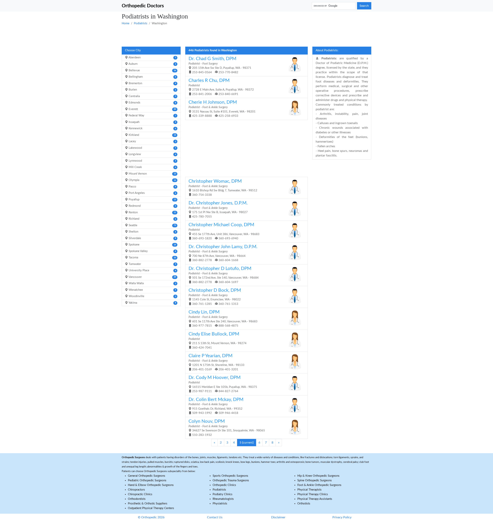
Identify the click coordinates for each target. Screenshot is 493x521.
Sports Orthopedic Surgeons (230, 475)
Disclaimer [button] (278, 517)
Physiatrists (220, 503)
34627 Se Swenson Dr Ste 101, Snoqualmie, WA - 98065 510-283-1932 (227, 427)
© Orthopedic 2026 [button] (151, 517)
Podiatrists (140, 23)
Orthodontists (137, 498)
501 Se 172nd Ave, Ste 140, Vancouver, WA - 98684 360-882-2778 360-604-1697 (224, 275)
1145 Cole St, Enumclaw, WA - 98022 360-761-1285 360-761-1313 (215, 296)
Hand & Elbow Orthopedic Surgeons (151, 485)
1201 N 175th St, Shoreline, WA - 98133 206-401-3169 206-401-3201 (216, 362)
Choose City (133, 50)
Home (125, 23)
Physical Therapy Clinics (312, 494)
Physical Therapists (309, 489)
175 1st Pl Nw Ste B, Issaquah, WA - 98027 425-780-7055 (218, 209)
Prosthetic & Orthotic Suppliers (147, 503)
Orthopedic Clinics (224, 485)
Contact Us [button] (214, 517)
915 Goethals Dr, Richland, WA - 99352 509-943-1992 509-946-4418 (216, 406)
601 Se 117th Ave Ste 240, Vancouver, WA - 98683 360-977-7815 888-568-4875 (223, 318)
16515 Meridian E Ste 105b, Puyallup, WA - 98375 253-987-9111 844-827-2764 (223, 384)
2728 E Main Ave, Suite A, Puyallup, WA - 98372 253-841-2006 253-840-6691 (221, 87)
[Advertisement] (237, 35)
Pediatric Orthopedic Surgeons (147, 480)
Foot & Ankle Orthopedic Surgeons (319, 485)
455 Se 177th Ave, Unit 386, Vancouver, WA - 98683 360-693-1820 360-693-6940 (224, 231)
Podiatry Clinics (222, 494)
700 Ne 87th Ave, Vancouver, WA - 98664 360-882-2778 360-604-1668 (223, 253)
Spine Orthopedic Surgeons (314, 480)
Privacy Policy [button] (341, 517)
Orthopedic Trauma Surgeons (231, 480)
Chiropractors (136, 489)
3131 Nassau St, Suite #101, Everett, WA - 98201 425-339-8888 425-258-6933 (222, 108)
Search (364, 5)
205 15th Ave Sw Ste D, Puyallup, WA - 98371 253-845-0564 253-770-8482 (220, 65)
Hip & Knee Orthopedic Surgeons (318, 475)
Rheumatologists (223, 498)
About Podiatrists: (327, 50)
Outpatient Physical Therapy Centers (151, 508)
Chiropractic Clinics (140, 494)
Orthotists (303, 503)
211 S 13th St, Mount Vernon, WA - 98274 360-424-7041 (217, 340)
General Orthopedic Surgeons (146, 475)
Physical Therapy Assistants (314, 498)
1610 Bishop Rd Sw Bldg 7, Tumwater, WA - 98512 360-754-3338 (223, 187)
